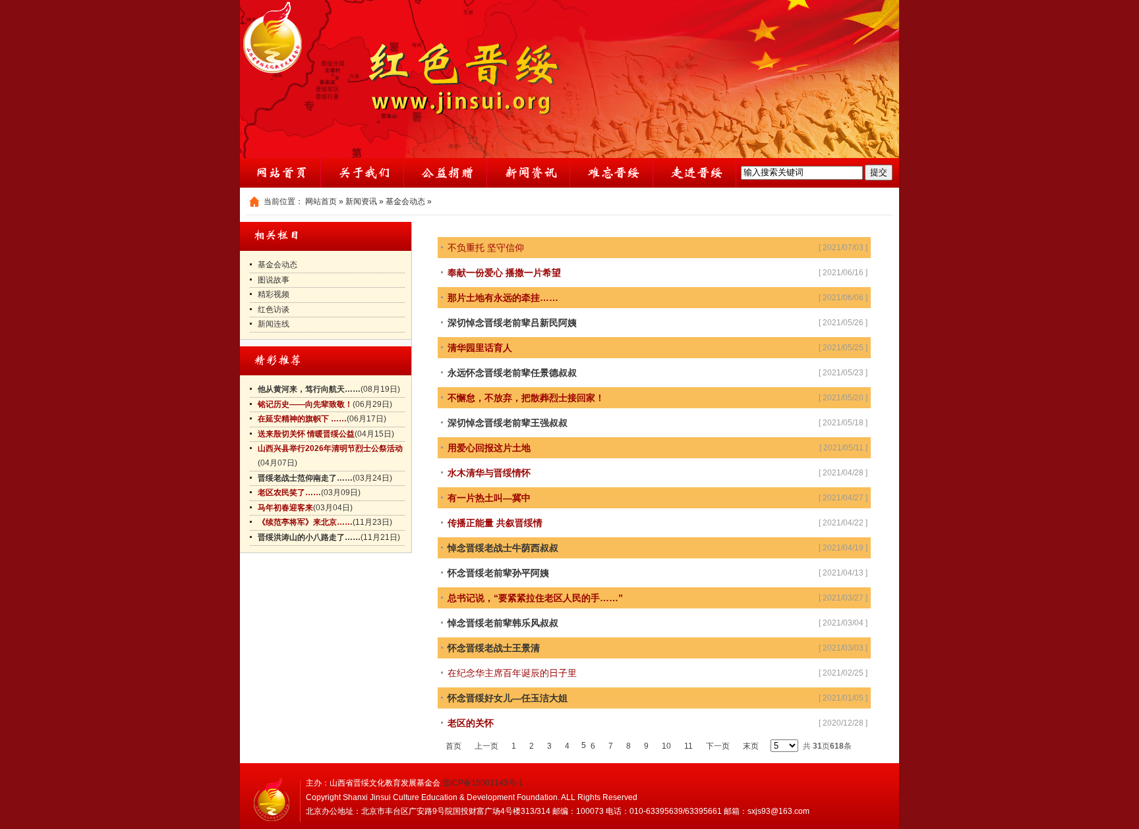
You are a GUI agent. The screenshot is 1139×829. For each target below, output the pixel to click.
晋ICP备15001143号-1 (482, 783)
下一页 (718, 746)
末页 (751, 746)
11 (688, 746)
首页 (453, 746)
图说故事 (273, 279)
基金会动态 (405, 201)
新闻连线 (273, 324)
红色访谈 (273, 309)
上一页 (486, 746)
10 (666, 746)
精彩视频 (273, 294)
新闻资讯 (361, 201)
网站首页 (321, 201)
